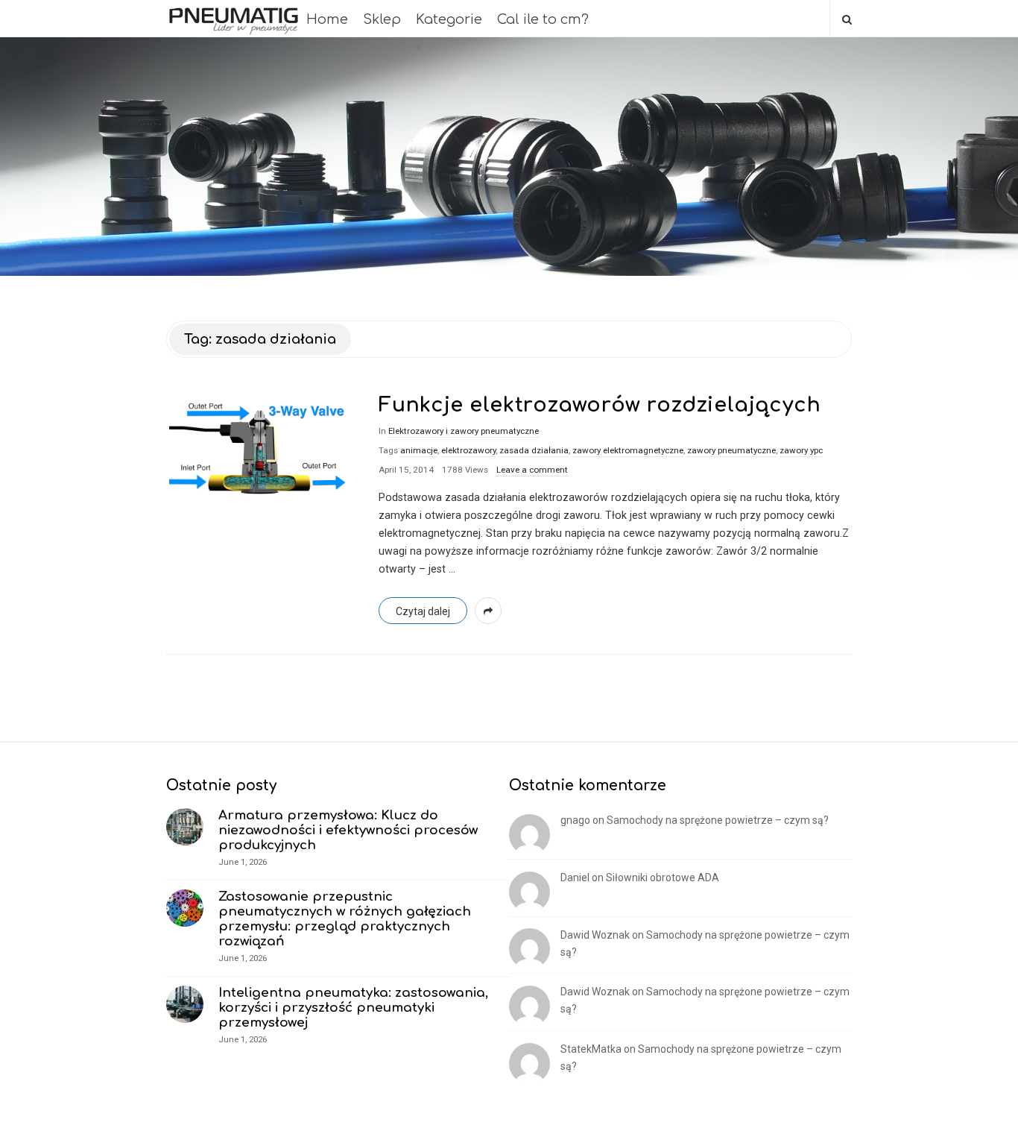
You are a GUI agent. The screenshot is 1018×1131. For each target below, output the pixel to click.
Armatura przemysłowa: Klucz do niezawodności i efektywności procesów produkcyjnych (348, 830)
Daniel (574, 877)
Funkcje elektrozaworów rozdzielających (600, 405)
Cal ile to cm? (543, 19)
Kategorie (449, 19)
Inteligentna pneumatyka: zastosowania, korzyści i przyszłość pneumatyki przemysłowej (353, 1008)
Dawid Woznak (595, 935)
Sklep (382, 19)
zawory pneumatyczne (731, 450)
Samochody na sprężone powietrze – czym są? (718, 820)
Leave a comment (532, 469)
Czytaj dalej (423, 611)
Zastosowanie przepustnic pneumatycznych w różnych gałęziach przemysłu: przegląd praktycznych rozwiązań (344, 918)
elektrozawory (468, 450)
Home (327, 19)
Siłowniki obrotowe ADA (662, 877)
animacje (418, 450)
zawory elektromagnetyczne (627, 450)
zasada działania (534, 450)
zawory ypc (801, 450)
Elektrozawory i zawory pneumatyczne (463, 431)
